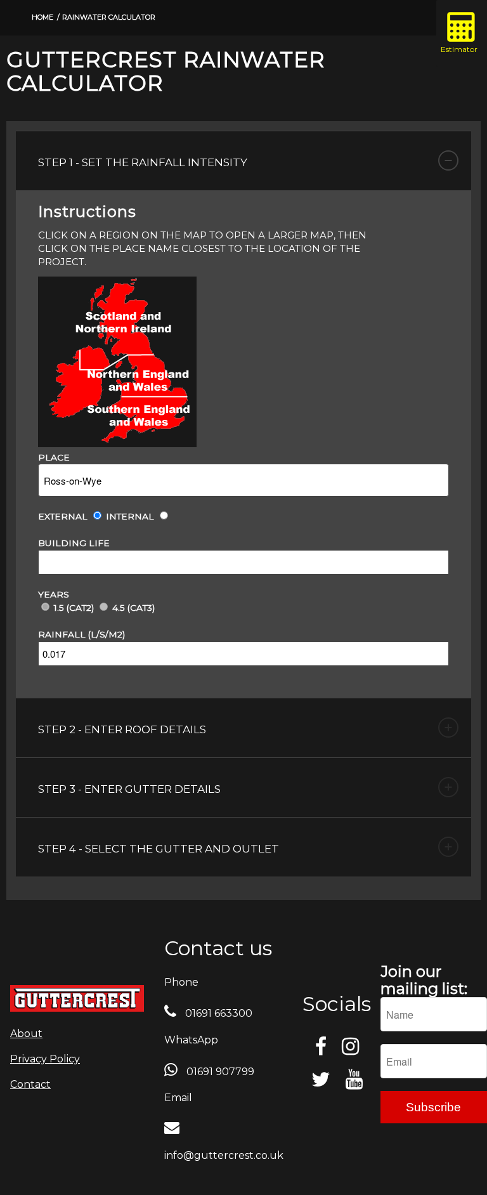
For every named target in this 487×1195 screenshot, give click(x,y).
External (63, 516)
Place (54, 457)
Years (53, 594)
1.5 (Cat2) (74, 608)
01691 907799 (219, 1072)
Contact (30, 1084)
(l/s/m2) (106, 634)
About (26, 1034)
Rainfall (62, 634)
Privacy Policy (45, 1059)
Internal (130, 516)
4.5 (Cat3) (133, 608)
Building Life (74, 543)
